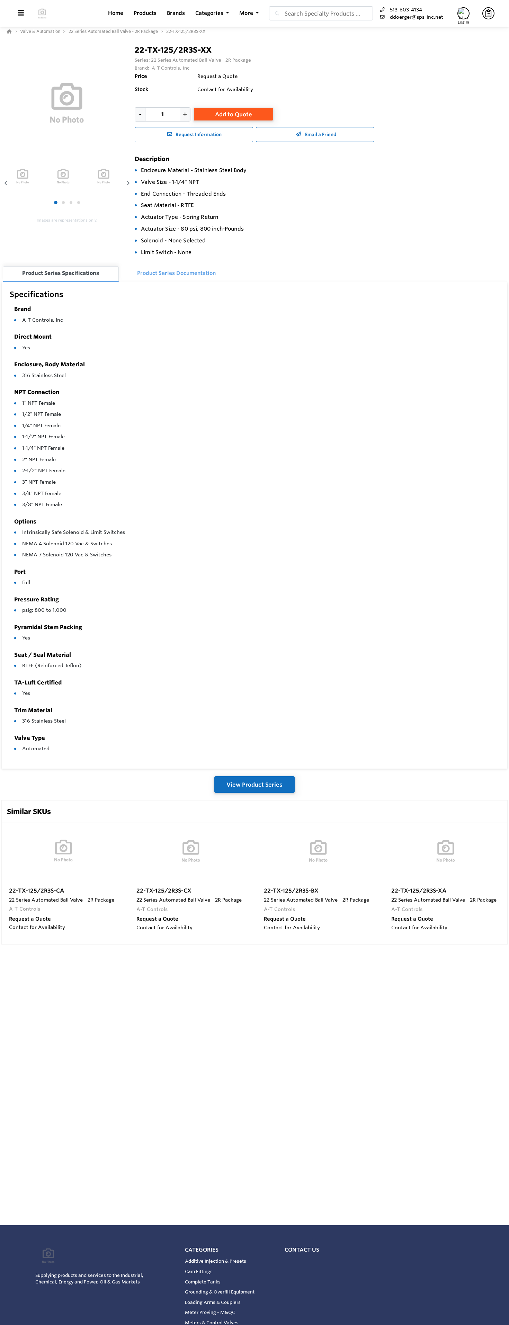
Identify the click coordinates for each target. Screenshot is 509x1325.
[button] (212, 13)
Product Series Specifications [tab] (60, 273)
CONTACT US (302, 1249)
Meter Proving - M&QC (210, 1312)
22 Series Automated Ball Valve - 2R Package (201, 60)
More (246, 13)
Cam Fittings (199, 1271)
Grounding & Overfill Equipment (219, 1292)
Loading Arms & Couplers (213, 1302)
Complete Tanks (203, 1281)
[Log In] (463, 13)
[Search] (275, 13)
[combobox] (321, 13)
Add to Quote (233, 114)
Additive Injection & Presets (215, 1261)
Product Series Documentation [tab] (176, 273)
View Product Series (254, 784)
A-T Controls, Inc (42, 320)
